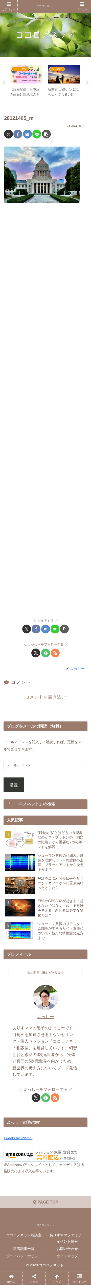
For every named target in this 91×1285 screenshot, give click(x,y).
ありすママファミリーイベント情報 (67, 1238)
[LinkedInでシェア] (55, 1274)
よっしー (45, 1016)
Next (87, 82)
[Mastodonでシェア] (34, 1246)
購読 (14, 785)
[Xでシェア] (8, 134)
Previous (3, 82)
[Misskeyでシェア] (75, 1246)
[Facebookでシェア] (17, 134)
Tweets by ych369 (18, 1138)
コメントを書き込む (45, 697)
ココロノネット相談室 (23, 1235)
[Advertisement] (45, 412)
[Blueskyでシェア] (55, 1246)
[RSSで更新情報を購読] (55, 653)
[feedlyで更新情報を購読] (45, 653)
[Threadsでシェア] (34, 1260)
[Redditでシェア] (55, 1260)
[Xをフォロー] (35, 653)
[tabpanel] (26, 82)
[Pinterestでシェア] (34, 1274)
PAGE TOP (47, 1202)
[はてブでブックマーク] (27, 134)
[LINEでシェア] (36, 134)
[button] (46, 134)
